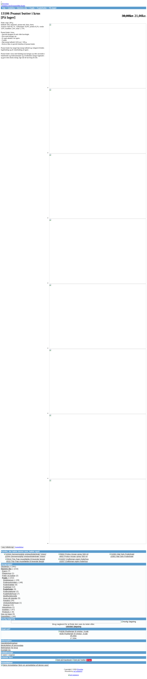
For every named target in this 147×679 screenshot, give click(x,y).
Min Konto (21, 6)
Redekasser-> (9, 580)
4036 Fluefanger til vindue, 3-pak (73, 634)
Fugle (32, 8)
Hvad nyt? (5, 629)
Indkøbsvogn (7, 652)
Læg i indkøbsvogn (8, 547)
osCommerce (77, 671)
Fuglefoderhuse (10, 594)
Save (90, 660)
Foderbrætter (8, 585)
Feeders (6, 600)
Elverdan (80, 669)
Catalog (11, 8)
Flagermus (6, 573)
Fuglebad (7, 587)
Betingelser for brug (9, 648)
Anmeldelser (19, 547)
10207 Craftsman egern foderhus (73, 561)
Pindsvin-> (6, 612)
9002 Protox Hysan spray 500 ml (73, 556)
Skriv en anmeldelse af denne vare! (33, 665)
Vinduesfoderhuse (11, 603)
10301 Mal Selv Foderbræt (121, 556)
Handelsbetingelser (9, 643)
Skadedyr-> (6, 566)
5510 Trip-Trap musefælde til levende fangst (25, 561)
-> (7, 569)
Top (3, 8)
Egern (4, 571)
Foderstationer (9, 591)
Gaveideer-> (6, 616)
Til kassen (14, 6)
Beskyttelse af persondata (12, 645)
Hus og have (6, 614)
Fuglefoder (42, 8)
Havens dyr (22, 8)
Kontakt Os (6, 650)
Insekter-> (6, 610)
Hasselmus (7, 607)
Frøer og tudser (8, 576)
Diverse (6, 605)
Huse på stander (10, 598)
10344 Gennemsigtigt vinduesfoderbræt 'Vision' (25, 556)
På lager (52, 8)
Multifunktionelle (10, 596)
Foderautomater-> (11, 582)
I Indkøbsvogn (6, 6)
